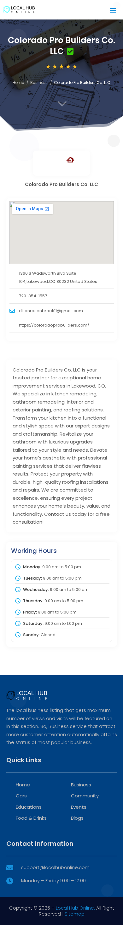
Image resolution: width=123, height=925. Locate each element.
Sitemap (75, 914)
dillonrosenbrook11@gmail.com (51, 311)
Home (18, 82)
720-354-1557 (33, 296)
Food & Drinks (31, 818)
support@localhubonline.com (55, 867)
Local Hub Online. (75, 908)
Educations (29, 807)
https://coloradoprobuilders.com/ (54, 325)
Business (39, 82)
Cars (21, 795)
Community (85, 795)
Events (78, 807)
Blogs (77, 818)
